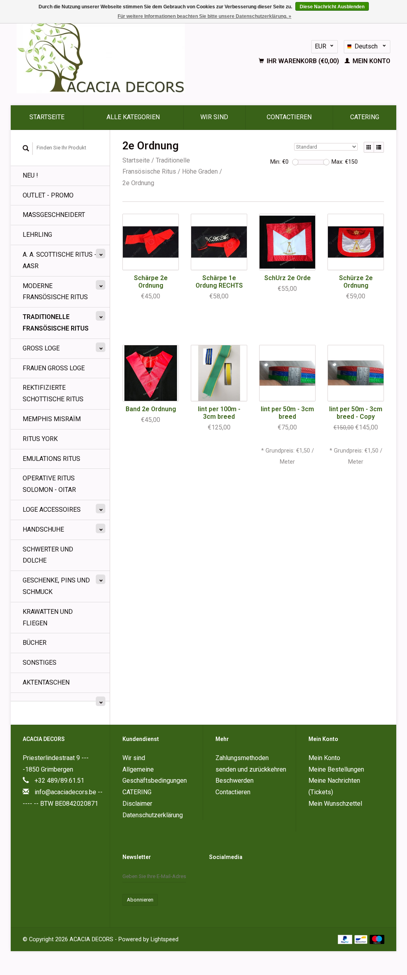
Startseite (46, 117)
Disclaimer (137, 803)
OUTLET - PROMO (48, 195)
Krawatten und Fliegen (48, 617)
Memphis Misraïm (52, 419)
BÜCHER (35, 642)
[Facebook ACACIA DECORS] (215, 877)
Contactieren (289, 117)
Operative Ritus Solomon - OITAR (49, 483)
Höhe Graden (200, 171)
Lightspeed (164, 939)
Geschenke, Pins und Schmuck (56, 586)
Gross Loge (41, 348)
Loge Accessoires (52, 509)
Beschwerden (234, 780)
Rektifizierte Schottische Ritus (53, 393)
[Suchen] (26, 148)
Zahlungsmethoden (242, 758)
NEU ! (30, 175)
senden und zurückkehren (250, 769)
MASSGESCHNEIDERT (54, 215)
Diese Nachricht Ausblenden (332, 7)
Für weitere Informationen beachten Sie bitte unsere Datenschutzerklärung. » (204, 16)
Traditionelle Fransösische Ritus (56, 322)
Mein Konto (370, 61)
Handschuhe (43, 529)
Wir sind (214, 117)
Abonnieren (140, 900)
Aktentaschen (46, 682)
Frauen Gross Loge (54, 368)
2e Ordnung (138, 183)
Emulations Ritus (51, 458)
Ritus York (40, 439)
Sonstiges (39, 662)
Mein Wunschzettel (335, 803)
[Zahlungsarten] (346, 939)
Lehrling (37, 234)
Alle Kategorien (133, 117)
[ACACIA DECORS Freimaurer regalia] (121, 53)
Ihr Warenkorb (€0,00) (303, 61)
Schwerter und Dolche (48, 555)
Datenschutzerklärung (152, 815)
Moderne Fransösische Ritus (55, 291)
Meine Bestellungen (336, 769)
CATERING (364, 117)
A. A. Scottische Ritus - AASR (60, 260)
